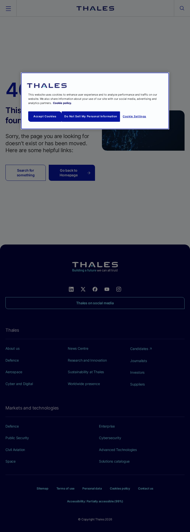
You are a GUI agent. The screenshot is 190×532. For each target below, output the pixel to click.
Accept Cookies (44, 116)
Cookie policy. (62, 103)
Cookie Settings (134, 116)
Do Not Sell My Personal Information (90, 116)
